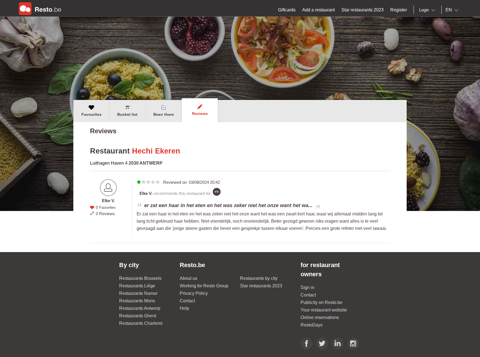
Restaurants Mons (137, 300)
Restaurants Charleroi (140, 323)
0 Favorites (106, 207)
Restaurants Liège (137, 285)
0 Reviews (105, 213)
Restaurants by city (259, 278)
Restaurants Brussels (140, 278)
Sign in (307, 287)
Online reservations (320, 317)
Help (184, 308)
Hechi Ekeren (156, 151)
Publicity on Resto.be (321, 302)
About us (188, 278)
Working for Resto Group (204, 285)
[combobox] (428, 10)
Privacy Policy (194, 293)
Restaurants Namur (138, 293)
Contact (187, 300)
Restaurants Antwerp (139, 308)
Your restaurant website (324, 310)
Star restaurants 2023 (261, 285)
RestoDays (311, 325)
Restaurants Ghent (137, 315)
